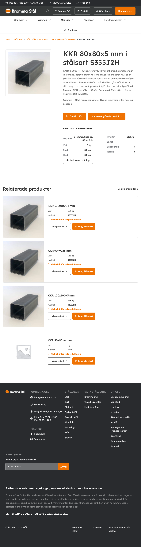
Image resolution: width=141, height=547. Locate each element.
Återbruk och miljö (120, 417)
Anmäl (63, 466)
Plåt (67, 432)
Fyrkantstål (71, 412)
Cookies (97, 527)
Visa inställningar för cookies (119, 529)
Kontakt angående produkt (105, 116)
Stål (67, 396)
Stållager (19, 20)
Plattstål (69, 407)
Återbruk (72, 30)
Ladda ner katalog (80, 160)
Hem (8, 39)
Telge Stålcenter (92, 402)
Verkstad (42, 20)
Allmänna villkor (77, 529)
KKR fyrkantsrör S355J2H (63, 39)
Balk (67, 402)
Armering (69, 427)
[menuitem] (93, 11)
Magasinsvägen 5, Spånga (48, 411)
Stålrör (68, 437)
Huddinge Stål (91, 407)
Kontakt (115, 446)
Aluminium (70, 422)
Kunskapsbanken (113, 20)
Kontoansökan (118, 441)
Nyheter (115, 412)
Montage (65, 20)
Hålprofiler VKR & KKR (37, 39)
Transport (89, 20)
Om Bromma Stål (120, 396)
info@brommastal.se (62, 3)
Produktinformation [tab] (77, 128)
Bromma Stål (91, 396)
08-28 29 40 (40, 404)
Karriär (114, 422)
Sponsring (116, 436)
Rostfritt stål (71, 417)
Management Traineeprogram (119, 429)
